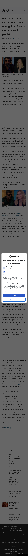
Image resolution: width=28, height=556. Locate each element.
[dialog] (14, 278)
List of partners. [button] (17, 283)
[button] (14, 275)
